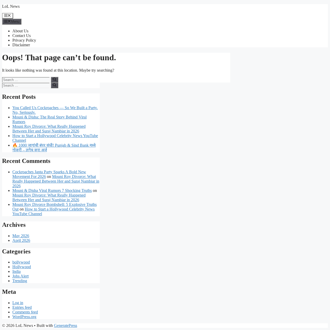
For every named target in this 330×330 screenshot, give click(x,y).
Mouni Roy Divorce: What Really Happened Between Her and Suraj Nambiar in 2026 (49, 128)
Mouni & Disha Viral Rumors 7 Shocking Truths (52, 190)
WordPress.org (24, 316)
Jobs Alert (20, 276)
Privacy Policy (24, 40)
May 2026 (20, 236)
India (16, 271)
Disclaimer (21, 45)
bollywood (21, 262)
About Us (20, 31)
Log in (17, 303)
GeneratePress (65, 325)
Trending (19, 281)
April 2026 (21, 240)
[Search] (54, 79)
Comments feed (25, 312)
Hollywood (21, 267)
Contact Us (21, 35)
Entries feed (22, 307)
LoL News (11, 6)
